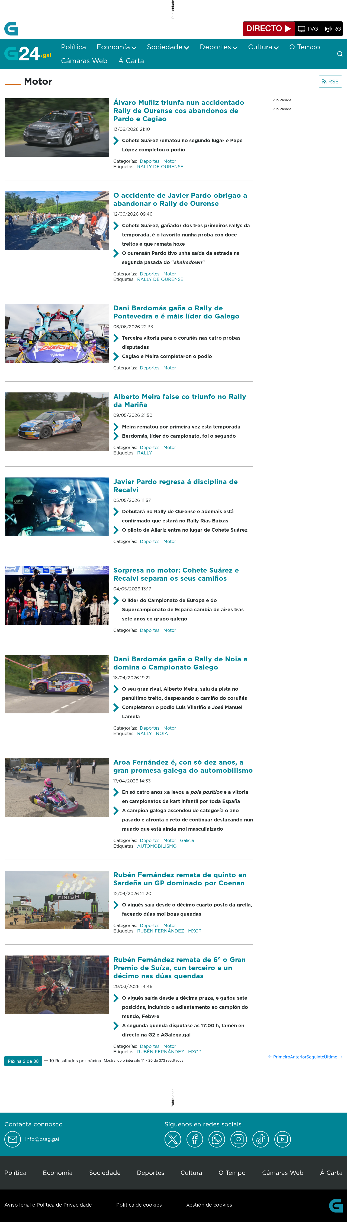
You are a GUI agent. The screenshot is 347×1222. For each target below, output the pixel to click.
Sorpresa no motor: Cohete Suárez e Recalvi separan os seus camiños (176, 574)
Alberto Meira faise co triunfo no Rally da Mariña (179, 400)
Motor (169, 161)
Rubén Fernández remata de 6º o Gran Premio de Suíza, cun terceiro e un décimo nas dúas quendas (179, 967)
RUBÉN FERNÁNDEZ (161, 931)
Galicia (187, 840)
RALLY (144, 453)
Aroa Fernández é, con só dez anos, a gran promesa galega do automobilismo (183, 766)
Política (15, 1172)
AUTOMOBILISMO (157, 846)
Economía (58, 1172)
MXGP (194, 931)
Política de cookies (139, 1204)
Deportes (150, 161)
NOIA (162, 733)
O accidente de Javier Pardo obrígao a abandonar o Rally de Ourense (180, 199)
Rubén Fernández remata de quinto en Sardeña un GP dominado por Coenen (180, 879)
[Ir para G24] (27, 53)
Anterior (298, 1057)
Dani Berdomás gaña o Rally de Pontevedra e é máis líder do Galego (176, 312)
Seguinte (315, 1057)
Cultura (191, 1172)
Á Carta (331, 1172)
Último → (333, 1057)
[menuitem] (73, 46)
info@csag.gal (42, 1139)
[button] (23, 1061)
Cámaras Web (283, 1172)
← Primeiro (279, 1057)
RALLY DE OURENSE (160, 167)
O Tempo (232, 1172)
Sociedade (105, 1172)
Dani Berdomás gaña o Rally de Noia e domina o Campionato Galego (180, 663)
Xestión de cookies (209, 1204)
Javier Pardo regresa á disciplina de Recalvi (175, 485)
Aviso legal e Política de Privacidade (48, 1204)
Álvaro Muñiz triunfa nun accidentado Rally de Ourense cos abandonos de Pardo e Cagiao (178, 110)
